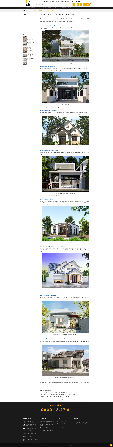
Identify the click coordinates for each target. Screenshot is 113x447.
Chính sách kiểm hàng (61, 423)
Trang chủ (26, 7)
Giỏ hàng (87, 4)
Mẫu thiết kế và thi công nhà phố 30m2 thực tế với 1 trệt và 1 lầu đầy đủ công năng (57, 397)
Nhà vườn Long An (30, 42)
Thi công (57, 7)
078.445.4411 (52, 430)
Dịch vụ (38, 7)
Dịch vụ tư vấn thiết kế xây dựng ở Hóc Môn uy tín (56, 379)
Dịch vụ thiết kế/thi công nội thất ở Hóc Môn (55, 291)
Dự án (44, 7)
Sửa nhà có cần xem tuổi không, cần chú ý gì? (55, 195)
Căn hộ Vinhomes (30, 58)
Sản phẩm (50, 7)
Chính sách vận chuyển (61, 421)
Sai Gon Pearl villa (30, 36)
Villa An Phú (29, 50)
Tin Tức (64, 7)
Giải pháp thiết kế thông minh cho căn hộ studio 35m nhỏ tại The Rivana (55, 396)
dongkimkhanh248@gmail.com (48, 429)
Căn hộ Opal (29, 62)
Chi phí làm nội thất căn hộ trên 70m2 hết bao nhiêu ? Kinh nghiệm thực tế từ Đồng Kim (58, 394)
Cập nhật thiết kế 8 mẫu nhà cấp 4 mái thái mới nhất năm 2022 (58, 107)
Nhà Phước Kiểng (30, 39)
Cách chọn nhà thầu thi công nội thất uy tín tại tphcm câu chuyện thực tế (55, 399)
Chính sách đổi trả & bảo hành (63, 429)
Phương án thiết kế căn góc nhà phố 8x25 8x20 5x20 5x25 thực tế (54, 392)
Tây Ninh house (30, 54)
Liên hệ (69, 7)
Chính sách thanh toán (61, 425)
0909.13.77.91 (56, 410)
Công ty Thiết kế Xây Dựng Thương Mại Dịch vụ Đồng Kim (82, 424)
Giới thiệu (32, 7)
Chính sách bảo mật (61, 427)
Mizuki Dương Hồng (31, 47)
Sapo (75, 445)
